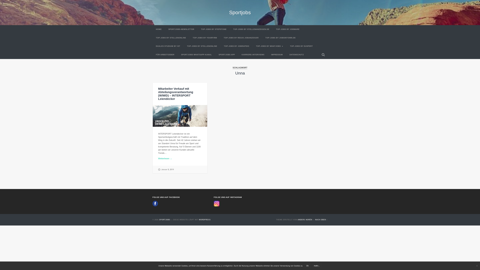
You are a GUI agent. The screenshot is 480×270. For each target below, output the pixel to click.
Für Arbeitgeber (165, 55)
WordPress (205, 220)
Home (159, 29)
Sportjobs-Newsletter (181, 29)
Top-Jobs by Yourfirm (205, 38)
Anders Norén (305, 220)
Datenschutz (297, 55)
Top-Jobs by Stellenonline (171, 38)
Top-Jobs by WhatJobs (268, 46)
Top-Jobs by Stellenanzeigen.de (251, 29)
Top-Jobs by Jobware (288, 29)
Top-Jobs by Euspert (301, 46)
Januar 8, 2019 (167, 169)
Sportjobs (240, 12)
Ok (307, 266)
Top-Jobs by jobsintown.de (280, 38)
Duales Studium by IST (168, 46)
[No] (477, 265)
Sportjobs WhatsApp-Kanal (196, 55)
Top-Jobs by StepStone (213, 29)
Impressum (277, 55)
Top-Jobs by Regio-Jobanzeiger (241, 38)
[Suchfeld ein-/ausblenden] (323, 54)
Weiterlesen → (165, 158)
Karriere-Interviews (253, 55)
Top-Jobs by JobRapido (236, 46)
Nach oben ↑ (321, 220)
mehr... (317, 266)
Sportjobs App (227, 55)
